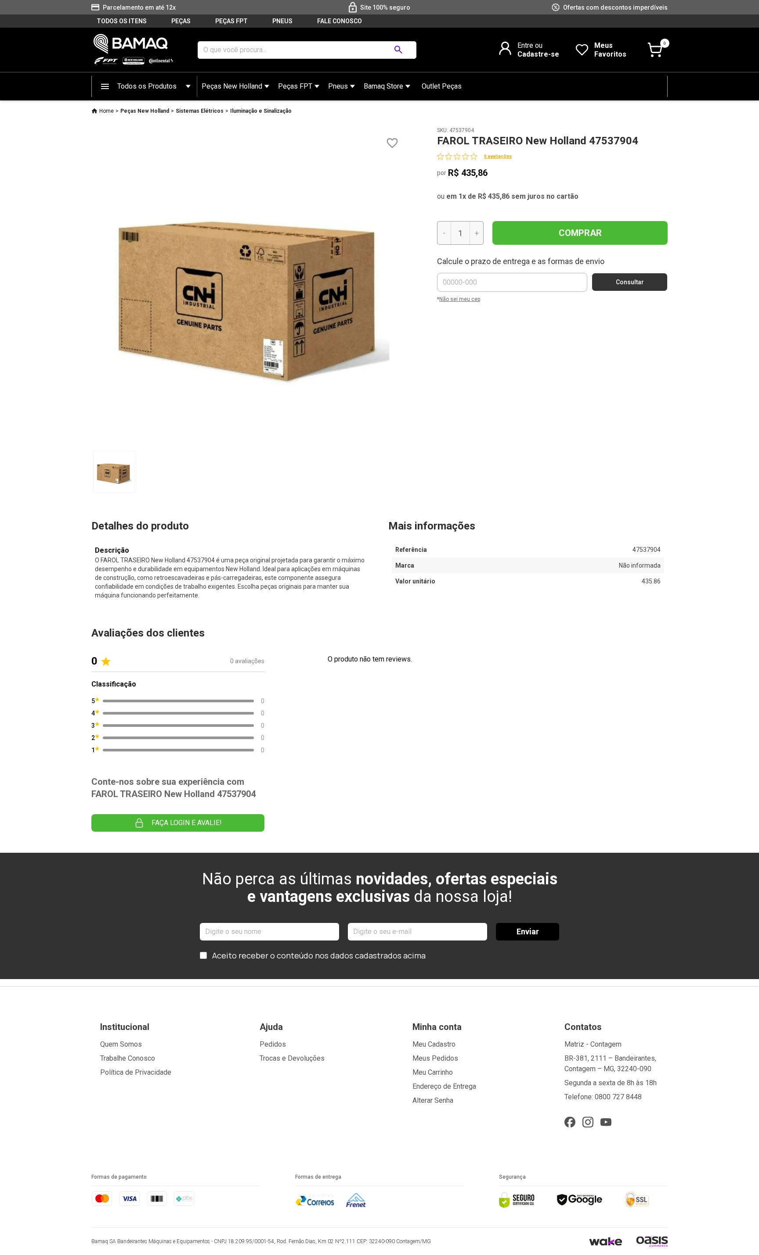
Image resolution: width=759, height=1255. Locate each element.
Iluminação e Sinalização (261, 111)
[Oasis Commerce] (652, 1241)
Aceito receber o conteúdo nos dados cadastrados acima (319, 955)
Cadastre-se (538, 54)
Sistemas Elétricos (200, 111)
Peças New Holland (232, 86)
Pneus (338, 86)
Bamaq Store (383, 86)
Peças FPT (295, 86)
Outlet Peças (442, 86)
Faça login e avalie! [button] (187, 823)
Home (106, 111)
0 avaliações (498, 156)
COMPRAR (580, 233)
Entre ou (529, 45)
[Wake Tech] (605, 1241)
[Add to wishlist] (392, 143)
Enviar (528, 931)
